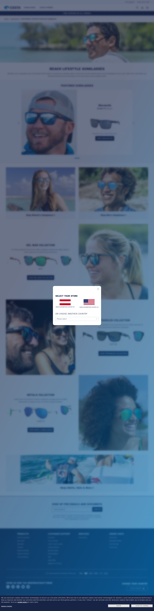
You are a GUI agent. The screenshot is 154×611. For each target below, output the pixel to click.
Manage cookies (6, 606)
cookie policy (22, 602)
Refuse (118, 605)
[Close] (98, 289)
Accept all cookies (142, 605)
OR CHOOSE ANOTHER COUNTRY (71, 314)
